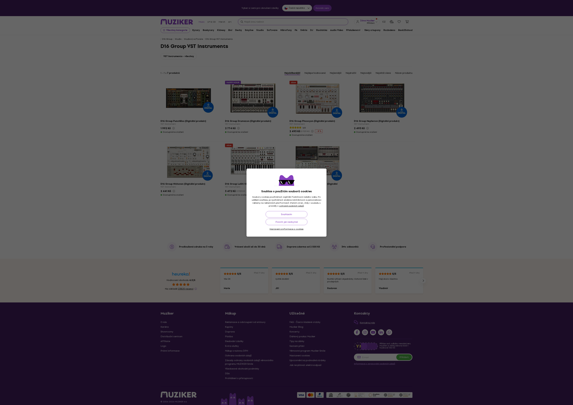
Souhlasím (286, 214)
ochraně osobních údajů (291, 206)
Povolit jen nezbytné (286, 222)
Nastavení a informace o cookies (287, 229)
